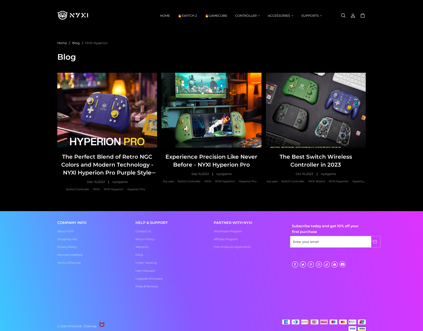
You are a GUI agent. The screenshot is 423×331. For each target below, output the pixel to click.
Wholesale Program (228, 231)
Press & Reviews (146, 286)
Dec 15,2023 (96, 182)
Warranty (141, 247)
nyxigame (120, 182)
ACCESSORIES (279, 16)
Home (165, 16)
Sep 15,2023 (200, 174)
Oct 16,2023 (304, 174)
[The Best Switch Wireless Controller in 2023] (316, 110)
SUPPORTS (310, 16)
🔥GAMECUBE (216, 16)
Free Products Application (232, 247)
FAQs (139, 255)
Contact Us (143, 231)
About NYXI (65, 231)
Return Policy (145, 239)
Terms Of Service (69, 262)
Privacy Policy (67, 247)
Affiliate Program (226, 239)
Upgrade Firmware (149, 278)
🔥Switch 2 (187, 16)
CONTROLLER (246, 16)
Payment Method (69, 255)
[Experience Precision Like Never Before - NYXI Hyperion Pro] (211, 110)
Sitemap (89, 326)
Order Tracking (146, 262)
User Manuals (145, 270)
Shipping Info (67, 239)
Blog (76, 43)
